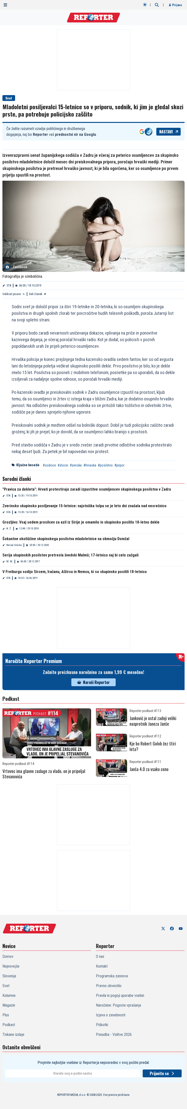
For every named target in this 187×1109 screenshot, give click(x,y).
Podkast (8, 1024)
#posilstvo (105, 465)
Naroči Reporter (96, 682)
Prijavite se (159, 1073)
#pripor (119, 465)
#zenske (76, 465)
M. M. (9, 561)
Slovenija (9, 976)
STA (9, 285)
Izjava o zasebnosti (110, 1015)
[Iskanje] (157, 5)
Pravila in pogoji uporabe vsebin (120, 995)
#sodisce (49, 465)
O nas (100, 956)
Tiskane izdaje (13, 1034)
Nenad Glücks (14, 545)
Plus (5, 1015)
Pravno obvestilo (109, 985)
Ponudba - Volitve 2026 (114, 1034)
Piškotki (102, 1024)
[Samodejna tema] (145, 5)
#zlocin (63, 465)
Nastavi (166, 132)
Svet (8, 97)
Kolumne (9, 995)
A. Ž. (9, 528)
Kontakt (102, 966)
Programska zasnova (112, 976)
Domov (7, 956)
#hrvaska (90, 465)
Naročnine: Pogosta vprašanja (118, 1005)
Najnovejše (10, 966)
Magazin (8, 1005)
